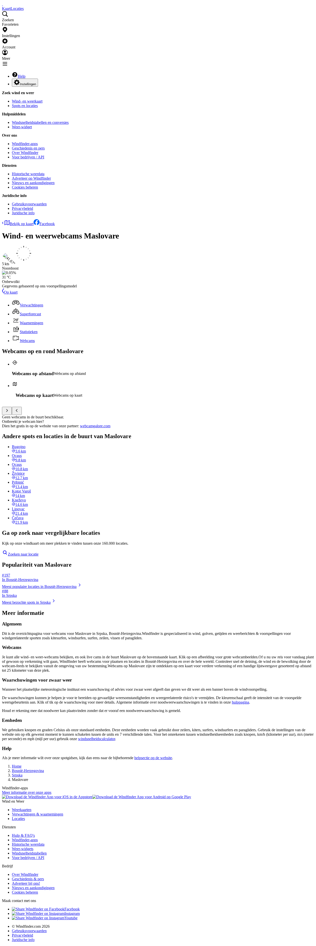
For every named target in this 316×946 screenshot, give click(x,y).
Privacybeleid (22, 208)
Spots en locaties (25, 106)
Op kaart (11, 292)
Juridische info (23, 213)
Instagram (72, 913)
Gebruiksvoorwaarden (29, 204)
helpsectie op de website (153, 758)
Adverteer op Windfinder (31, 178)
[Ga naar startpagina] (2, 4)
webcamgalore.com (95, 426)
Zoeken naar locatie (23, 554)
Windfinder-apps (25, 144)
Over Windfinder (25, 152)
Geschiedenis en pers (28, 148)
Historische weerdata (28, 174)
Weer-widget (22, 127)
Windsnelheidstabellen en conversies (40, 122)
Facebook (47, 224)
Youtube (71, 918)
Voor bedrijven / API (28, 157)
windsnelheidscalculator (96, 739)
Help (21, 76)
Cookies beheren (25, 187)
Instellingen (28, 84)
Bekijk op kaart (22, 224)
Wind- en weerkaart (27, 101)
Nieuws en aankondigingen (33, 183)
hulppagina (240, 702)
